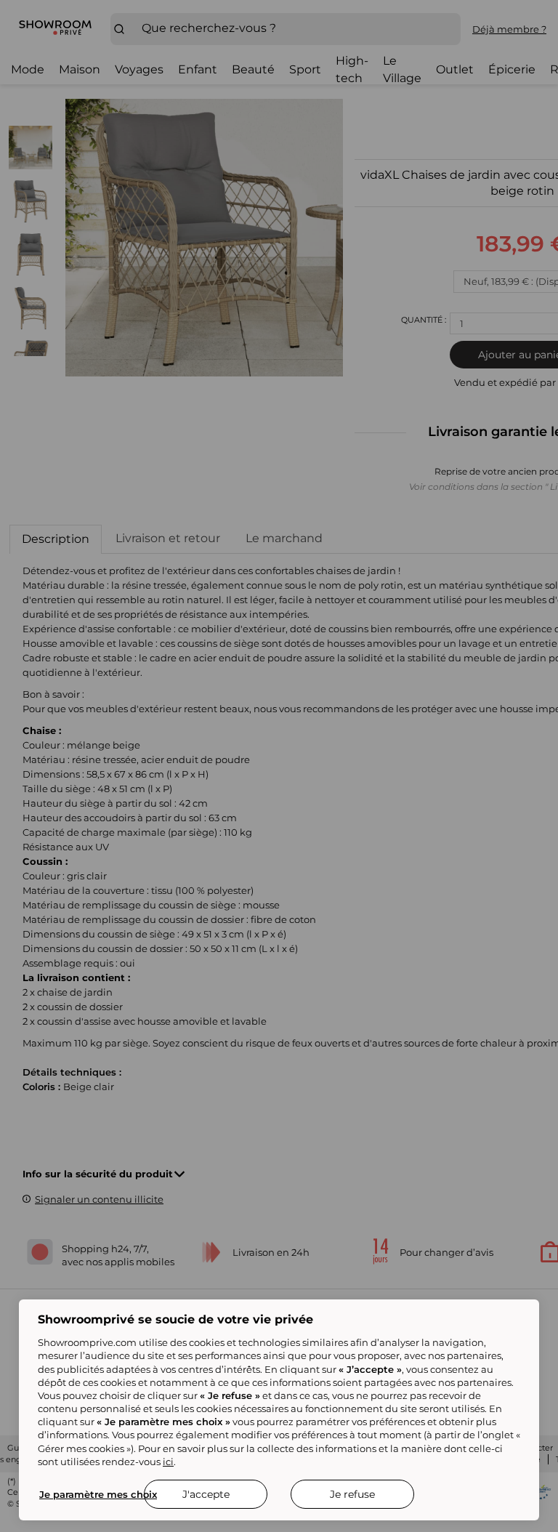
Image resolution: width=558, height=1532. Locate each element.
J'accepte (206, 1494)
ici (168, 1461)
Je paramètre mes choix (98, 1494)
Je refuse (352, 1494)
